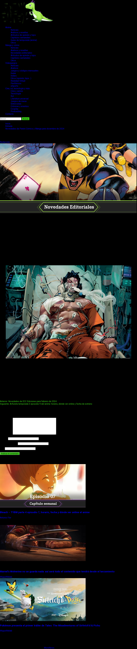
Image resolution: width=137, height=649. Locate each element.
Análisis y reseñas (19, 32)
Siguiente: (46, 404)
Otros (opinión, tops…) (21, 78)
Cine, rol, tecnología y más (17, 88)
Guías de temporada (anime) (24, 40)
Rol (12, 96)
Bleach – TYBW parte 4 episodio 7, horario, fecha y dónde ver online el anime (45, 512)
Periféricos (16, 83)
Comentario (6, 434)
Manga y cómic (12, 45)
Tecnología (16, 93)
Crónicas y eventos (20, 106)
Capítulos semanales (20, 37)
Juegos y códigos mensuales (24, 70)
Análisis (14, 68)
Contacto (9, 114)
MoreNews (49, 647)
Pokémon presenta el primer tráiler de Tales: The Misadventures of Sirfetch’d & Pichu (50, 625)
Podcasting (16, 111)
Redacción (5, 142)
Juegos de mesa (18, 101)
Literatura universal (19, 98)
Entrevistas (16, 103)
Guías (13, 73)
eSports (14, 86)
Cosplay (14, 109)
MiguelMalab (6, 577)
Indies (14, 75)
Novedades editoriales (21, 53)
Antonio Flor (6, 517)
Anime (8, 27)
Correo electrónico (8, 443)
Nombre (3, 438)
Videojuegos (11, 63)
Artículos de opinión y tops (23, 35)
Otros (13, 42)
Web (2, 448)
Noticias (14, 30)
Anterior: (28, 401)
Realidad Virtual (18, 81)
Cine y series (17, 91)
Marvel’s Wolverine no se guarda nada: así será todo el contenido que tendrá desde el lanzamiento (57, 571)
